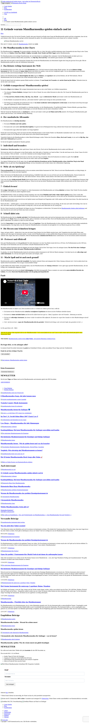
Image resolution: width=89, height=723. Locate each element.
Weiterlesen (11, 533)
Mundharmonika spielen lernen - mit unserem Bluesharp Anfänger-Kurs (32, 338)
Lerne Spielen (8, 6)
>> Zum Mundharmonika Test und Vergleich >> (58, 515)
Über (5, 14)
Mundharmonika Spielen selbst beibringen (73, 208)
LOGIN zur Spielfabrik (10, 12)
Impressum (7, 714)
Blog (5, 8)
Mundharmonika (23, 44)
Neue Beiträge (8, 388)
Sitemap (6, 717)
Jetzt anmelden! (5, 354)
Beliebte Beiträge (9, 389)
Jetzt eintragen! (10, 684)
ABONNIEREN (5, 382)
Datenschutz (45, 698)
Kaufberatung (8, 9)
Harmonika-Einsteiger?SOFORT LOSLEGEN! (7, 510)
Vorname (8, 677)
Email (6, 670)
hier (7, 692)
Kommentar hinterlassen (7, 371)
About (6, 710)
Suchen (3, 24)
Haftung (6, 715)
